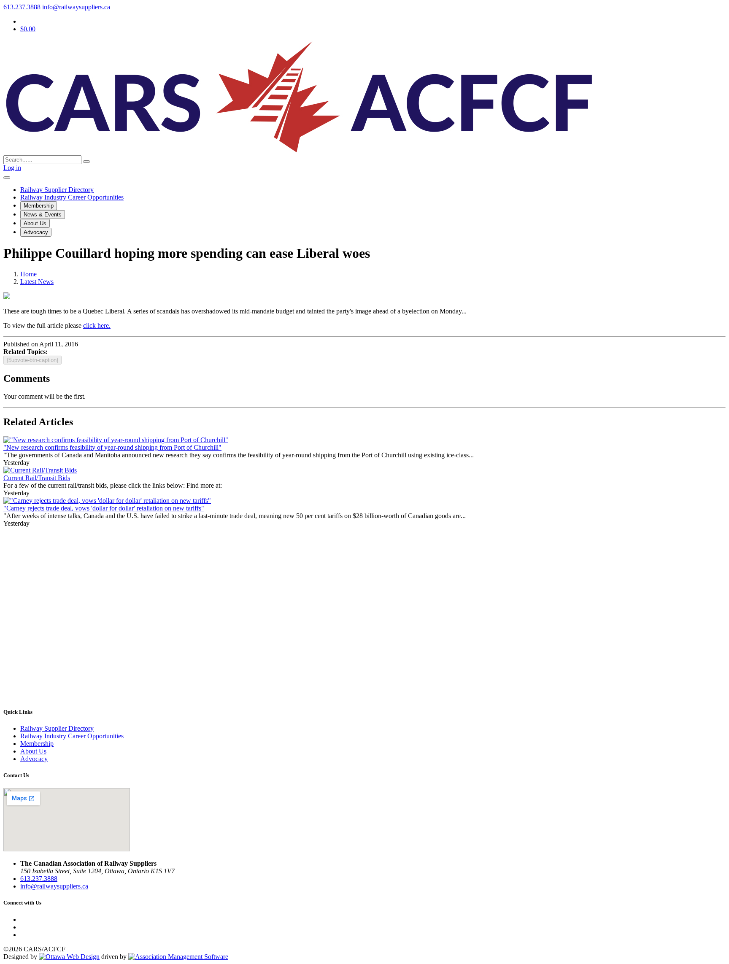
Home (28, 274)
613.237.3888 (21, 7)
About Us (35, 223)
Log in (12, 167)
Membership (39, 206)
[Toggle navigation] (6, 177)
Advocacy (36, 232)
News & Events (43, 214)
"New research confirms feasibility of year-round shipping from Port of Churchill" (112, 447)
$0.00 (27, 28)
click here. (97, 325)
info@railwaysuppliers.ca (76, 7)
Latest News (37, 281)
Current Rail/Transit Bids (36, 477)
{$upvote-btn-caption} (32, 360)
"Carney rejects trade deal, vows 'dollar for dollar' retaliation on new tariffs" (103, 508)
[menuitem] (37, 743)
